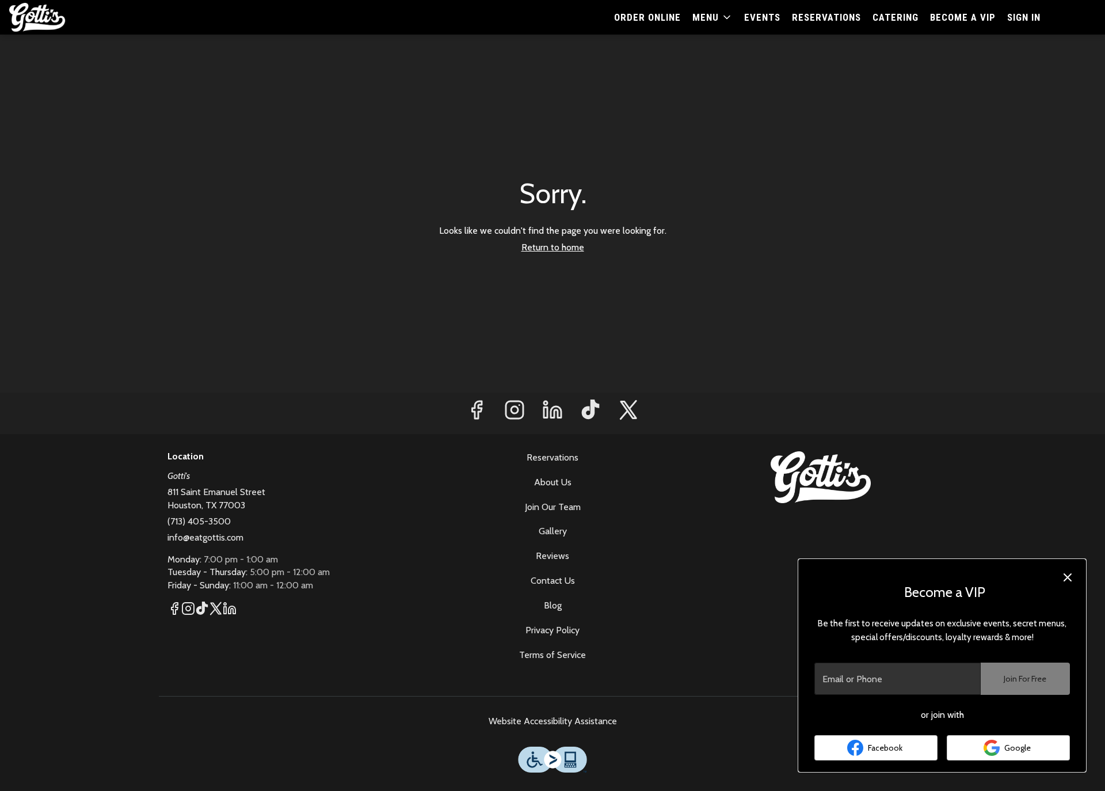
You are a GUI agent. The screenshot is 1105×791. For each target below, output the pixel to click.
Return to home (552, 247)
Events (762, 17)
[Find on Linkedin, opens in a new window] (552, 413)
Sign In (1024, 17)
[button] (712, 17)
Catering (895, 17)
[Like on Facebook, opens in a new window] (476, 413)
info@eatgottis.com (205, 537)
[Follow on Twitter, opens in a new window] (628, 413)
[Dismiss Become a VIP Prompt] (1067, 577)
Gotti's (820, 477)
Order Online (647, 17)
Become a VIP (963, 17)
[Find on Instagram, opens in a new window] (514, 413)
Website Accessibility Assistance (553, 721)
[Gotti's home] (61, 17)
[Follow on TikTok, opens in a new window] (590, 413)
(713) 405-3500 (199, 521)
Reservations (826, 17)
